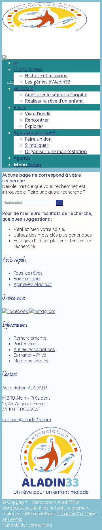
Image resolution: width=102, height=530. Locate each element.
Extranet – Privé (30, 355)
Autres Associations (34, 349)
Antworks (12, 519)
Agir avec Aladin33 (33, 284)
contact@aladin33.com (26, 419)
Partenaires (26, 344)
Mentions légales (31, 361)
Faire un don (27, 278)
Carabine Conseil (74, 513)
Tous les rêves (28, 273)
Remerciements (30, 338)
